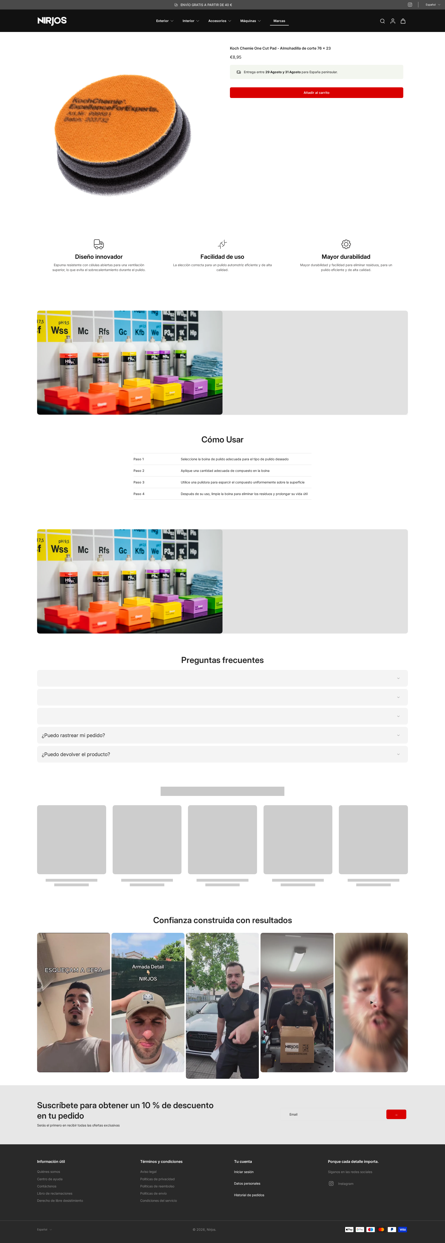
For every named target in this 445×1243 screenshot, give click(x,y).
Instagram (345, 1184)
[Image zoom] (126, 135)
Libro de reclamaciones (54, 1193)
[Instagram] (410, 4)
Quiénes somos (48, 1172)
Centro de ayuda (50, 1179)
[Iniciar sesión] (393, 20)
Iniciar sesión (244, 1172)
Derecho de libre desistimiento (60, 1200)
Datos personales (247, 1183)
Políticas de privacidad (157, 1179)
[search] (382, 20)
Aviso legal (148, 1172)
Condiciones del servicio (158, 1200)
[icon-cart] (403, 20)
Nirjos (211, 1229)
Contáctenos (46, 1186)
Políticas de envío (153, 1193)
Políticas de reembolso (157, 1186)
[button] (316, 92)
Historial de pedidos (249, 1195)
